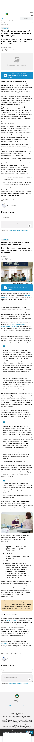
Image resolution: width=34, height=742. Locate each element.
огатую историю (11, 620)
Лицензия (23, 709)
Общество (14, 20)
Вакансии (16, 709)
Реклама (10, 709)
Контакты (4, 709)
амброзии (4, 643)
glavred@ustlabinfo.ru (27, 724)
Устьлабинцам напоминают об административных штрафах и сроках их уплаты (15, 23)
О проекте (29, 709)
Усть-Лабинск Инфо (6, 20)
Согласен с (15, 230)
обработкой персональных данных (18, 230)
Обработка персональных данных (17, 713)
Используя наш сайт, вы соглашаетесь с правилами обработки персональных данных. (13, 732)
